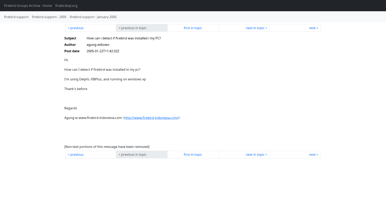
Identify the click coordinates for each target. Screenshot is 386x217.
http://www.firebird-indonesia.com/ (151, 118)
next (312, 28)
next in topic (255, 28)
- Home (28, 5)
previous (77, 28)
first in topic (193, 28)
